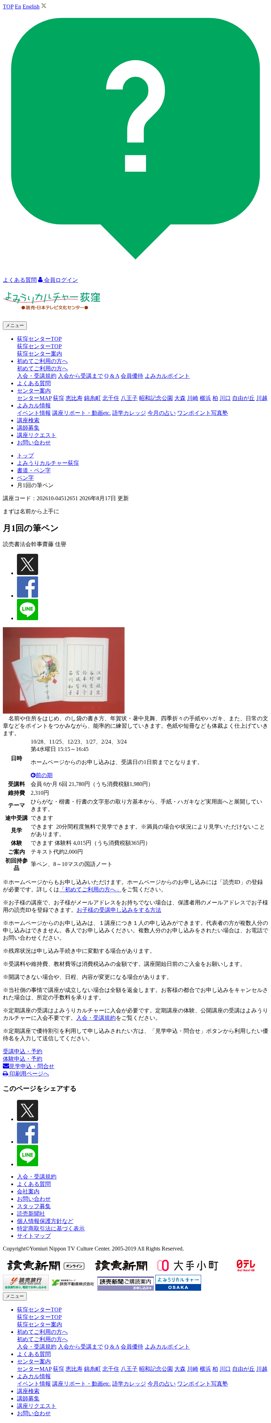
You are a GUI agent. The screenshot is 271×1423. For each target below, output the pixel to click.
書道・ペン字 (34, 470)
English (31, 7)
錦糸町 (92, 398)
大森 (180, 398)
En (18, 7)
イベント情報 (34, 413)
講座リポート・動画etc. (81, 413)
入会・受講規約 (36, 376)
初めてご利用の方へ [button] (42, 361)
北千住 (110, 398)
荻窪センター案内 (39, 354)
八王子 (129, 398)
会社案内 (28, 1191)
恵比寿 (74, 398)
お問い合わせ (34, 443)
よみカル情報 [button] (34, 405)
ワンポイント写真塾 (202, 413)
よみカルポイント (167, 376)
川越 (261, 398)
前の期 (44, 775)
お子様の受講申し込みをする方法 (119, 910)
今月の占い (161, 413)
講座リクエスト (36, 435)
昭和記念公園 (156, 398)
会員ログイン (60, 280)
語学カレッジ (129, 413)
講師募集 (28, 428)
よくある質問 (34, 383)
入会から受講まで (80, 376)
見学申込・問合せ (31, 1066)
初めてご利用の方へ (42, 368)
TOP (8, 7)
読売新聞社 (31, 1214)
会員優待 (132, 376)
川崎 (192, 398)
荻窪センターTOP (39, 346)
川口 (225, 398)
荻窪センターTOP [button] (39, 339)
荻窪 (58, 398)
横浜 (205, 398)
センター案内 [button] (34, 391)
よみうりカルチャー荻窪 (48, 463)
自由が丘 (243, 398)
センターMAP (34, 398)
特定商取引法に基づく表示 (51, 1228)
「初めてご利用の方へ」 (90, 889)
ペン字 (25, 478)
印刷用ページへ (28, 1074)
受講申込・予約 (22, 1051)
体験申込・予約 (22, 1059)
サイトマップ (34, 1236)
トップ (25, 456)
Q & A (111, 376)
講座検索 (28, 420)
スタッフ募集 (34, 1206)
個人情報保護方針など (45, 1221)
